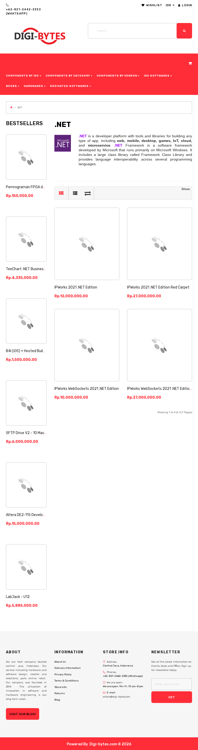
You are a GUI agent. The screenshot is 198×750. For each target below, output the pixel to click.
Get (171, 697)
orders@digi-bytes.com (116, 696)
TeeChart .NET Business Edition (32, 269)
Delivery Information (67, 668)
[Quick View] (39, 165)
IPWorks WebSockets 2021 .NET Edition (86, 389)
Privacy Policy (63, 674)
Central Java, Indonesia (118, 665)
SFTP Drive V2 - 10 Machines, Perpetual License (45, 433)
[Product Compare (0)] (87, 193)
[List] (74, 193)
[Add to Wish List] (13, 165)
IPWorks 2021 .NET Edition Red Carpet (158, 287)
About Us (60, 661)
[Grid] (61, 193)
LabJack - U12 (18, 597)
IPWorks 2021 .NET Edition (75, 287)
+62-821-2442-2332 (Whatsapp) (23, 11)
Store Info (60, 687)
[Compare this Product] (26, 165)
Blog (57, 699)
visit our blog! (23, 714)
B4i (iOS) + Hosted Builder (27, 351)
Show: (186, 189)
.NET (19, 107)
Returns (59, 693)
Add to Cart (26, 150)
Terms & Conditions (66, 680)
